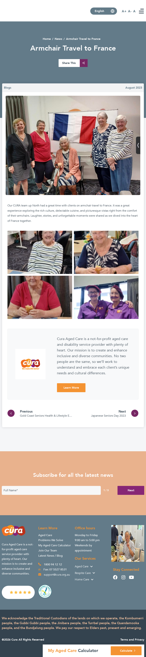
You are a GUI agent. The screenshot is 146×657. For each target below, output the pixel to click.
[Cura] (17, 17)
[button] (115, 544)
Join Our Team (47, 551)
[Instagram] (123, 577)
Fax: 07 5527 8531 (55, 569)
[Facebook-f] (115, 577)
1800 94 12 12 (53, 564)
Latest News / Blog (50, 556)
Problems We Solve (50, 540)
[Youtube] (131, 577)
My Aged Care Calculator (54, 545)
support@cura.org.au (57, 575)
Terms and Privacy (132, 640)
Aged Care (45, 535)
